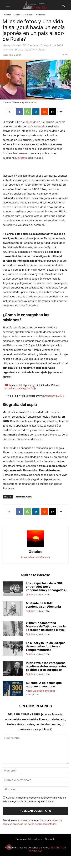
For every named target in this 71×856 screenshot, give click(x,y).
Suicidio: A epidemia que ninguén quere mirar (44, 684)
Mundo (17, 15)
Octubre (35, 552)
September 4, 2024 (53, 395)
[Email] (52, 111)
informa (22, 157)
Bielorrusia (28, 15)
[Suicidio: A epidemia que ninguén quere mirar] (13, 689)
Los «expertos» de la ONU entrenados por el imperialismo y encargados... (47, 586)
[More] (61, 111)
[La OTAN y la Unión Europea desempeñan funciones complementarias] (13, 649)
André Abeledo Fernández (40, 690)
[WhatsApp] (27, 111)
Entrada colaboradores (29, 839)
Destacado (40, 15)
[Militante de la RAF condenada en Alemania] (13, 609)
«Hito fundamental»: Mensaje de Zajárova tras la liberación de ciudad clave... (46, 626)
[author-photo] (35, 546)
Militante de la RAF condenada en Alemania (43, 604)
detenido (31, 122)
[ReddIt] (44, 111)
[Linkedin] (35, 111)
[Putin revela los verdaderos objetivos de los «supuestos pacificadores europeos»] (13, 669)
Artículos (7, 15)
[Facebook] (19, 111)
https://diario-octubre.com (35, 557)
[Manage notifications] (9, 847)
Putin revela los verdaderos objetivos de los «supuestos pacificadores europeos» (46, 666)
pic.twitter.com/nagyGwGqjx (20, 388)
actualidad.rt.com (24, 497)
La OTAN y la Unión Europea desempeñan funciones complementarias (45, 646)
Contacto (50, 839)
